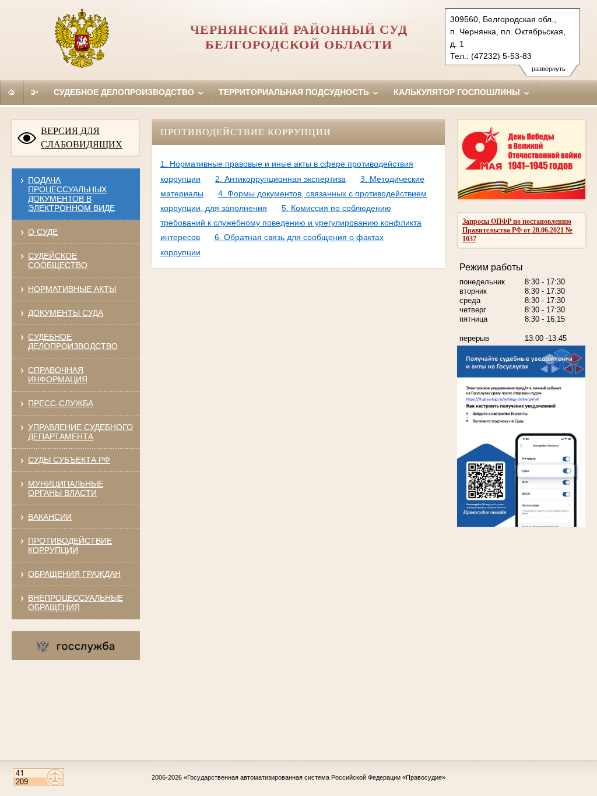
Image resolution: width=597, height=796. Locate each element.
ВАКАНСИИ (50, 517)
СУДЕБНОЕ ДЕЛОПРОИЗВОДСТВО (73, 341)
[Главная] (11, 92)
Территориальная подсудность (295, 92)
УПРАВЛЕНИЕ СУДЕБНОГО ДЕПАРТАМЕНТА (80, 431)
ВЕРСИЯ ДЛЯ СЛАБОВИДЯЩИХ (81, 137)
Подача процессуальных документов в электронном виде (71, 194)
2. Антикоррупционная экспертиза (280, 179)
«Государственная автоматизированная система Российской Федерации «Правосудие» (314, 777)
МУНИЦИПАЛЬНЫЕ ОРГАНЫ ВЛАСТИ (65, 488)
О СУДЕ (43, 232)
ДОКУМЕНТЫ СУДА (65, 313)
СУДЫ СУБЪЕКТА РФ (69, 459)
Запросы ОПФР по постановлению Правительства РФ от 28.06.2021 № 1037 (517, 230)
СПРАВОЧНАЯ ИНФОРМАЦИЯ (57, 374)
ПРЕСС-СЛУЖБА (60, 403)
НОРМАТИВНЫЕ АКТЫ (72, 289)
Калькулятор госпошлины (458, 92)
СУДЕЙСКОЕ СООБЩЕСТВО (57, 260)
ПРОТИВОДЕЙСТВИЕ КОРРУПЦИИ (70, 545)
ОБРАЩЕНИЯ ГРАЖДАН (74, 574)
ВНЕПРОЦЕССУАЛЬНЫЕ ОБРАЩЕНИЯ (75, 602)
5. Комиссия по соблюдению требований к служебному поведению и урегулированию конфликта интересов (291, 222)
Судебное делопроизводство (125, 92)
